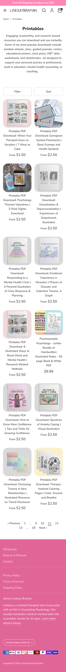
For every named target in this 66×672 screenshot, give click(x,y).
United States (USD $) (18, 642)
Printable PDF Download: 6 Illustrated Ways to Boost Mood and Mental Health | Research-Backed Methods (17, 355)
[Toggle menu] (5, 10)
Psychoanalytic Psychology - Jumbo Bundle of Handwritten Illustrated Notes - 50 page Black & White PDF (48, 352)
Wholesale (10, 549)
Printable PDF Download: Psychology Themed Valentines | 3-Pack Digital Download (17, 204)
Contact (7, 561)
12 (56, 523)
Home (6, 19)
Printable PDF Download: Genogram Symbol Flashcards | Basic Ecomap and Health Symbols (48, 140)
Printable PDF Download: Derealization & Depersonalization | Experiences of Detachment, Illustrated (49, 209)
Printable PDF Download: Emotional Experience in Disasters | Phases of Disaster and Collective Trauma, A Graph (48, 282)
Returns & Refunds (15, 555)
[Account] (52, 9)
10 (42, 523)
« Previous (14, 523)
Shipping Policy (12, 588)
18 (33, 528)
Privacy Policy (11, 575)
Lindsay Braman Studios (31, 663)
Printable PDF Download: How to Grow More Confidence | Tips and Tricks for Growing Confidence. (17, 424)
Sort (48, 91)
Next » (43, 528)
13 (20, 528)
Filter (17, 91)
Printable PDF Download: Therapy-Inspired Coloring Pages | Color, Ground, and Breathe (49, 488)
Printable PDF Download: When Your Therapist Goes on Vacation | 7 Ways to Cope (17, 140)
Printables (17, 19)
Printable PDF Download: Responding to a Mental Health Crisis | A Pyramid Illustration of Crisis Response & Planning (17, 282)
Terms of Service (13, 581)
